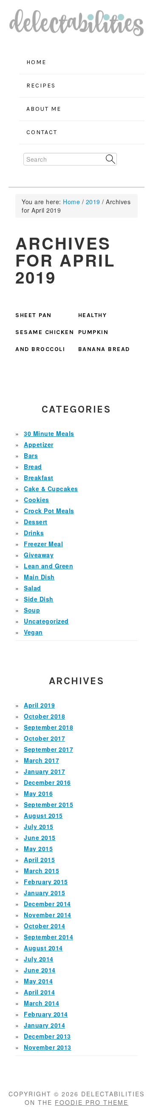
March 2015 (41, 870)
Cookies (36, 499)
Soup (32, 610)
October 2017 (44, 738)
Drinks (34, 532)
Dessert (36, 521)
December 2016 (47, 782)
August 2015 (43, 815)
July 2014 (39, 959)
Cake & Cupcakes (51, 488)
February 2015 (46, 881)
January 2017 (44, 771)
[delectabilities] (76, 25)
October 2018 (44, 716)
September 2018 (48, 727)
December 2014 (47, 903)
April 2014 (39, 992)
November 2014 (47, 914)
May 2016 (38, 793)
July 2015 (39, 826)
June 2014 (40, 970)
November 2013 (47, 1047)
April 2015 (39, 859)
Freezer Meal (43, 543)
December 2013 (47, 1036)
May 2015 (38, 848)
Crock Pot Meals (49, 510)
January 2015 (44, 892)
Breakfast (39, 477)
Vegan (33, 632)
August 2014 (43, 948)
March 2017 (41, 760)
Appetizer (39, 444)
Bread (33, 466)
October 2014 (44, 925)
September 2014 (48, 937)
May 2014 (38, 981)
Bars (31, 455)
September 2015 (48, 804)
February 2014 (46, 1014)
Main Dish (39, 577)
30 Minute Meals (49, 433)
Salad (32, 588)
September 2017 (48, 749)
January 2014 (44, 1025)
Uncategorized (46, 621)
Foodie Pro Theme (91, 1102)
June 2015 (40, 837)
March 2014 (41, 1003)
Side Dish (39, 599)
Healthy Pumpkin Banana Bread (104, 332)
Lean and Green (48, 566)
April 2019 (39, 705)
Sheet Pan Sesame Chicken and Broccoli (44, 332)
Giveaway (39, 555)
